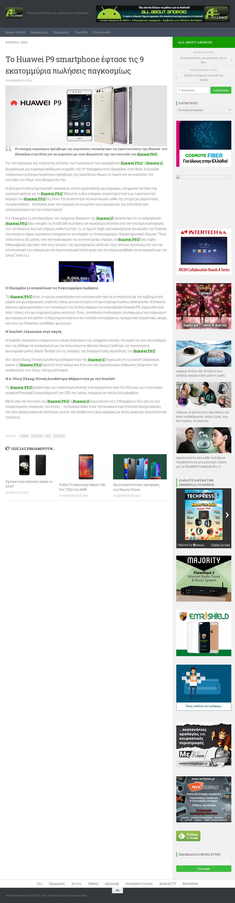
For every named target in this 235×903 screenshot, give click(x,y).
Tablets (93, 884)
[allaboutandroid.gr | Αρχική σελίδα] (14, 12)
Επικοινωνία (101, 32)
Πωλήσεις (59, 435)
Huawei (152, 163)
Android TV (167, 884)
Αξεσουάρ (112, 884)
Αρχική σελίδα (15, 32)
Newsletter (190, 884)
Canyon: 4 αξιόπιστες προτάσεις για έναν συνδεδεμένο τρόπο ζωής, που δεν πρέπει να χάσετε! (202, 416)
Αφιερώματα (39, 32)
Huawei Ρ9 (145, 154)
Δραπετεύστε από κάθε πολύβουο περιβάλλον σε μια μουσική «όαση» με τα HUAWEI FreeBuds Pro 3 (201, 461)
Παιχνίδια (81, 32)
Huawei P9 (50, 193)
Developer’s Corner (139, 884)
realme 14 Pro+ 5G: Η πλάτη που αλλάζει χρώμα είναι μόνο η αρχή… (201, 373)
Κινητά (12, 42)
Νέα (24, 42)
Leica (47, 435)
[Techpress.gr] (203, 821)
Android (24, 435)
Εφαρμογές (61, 32)
